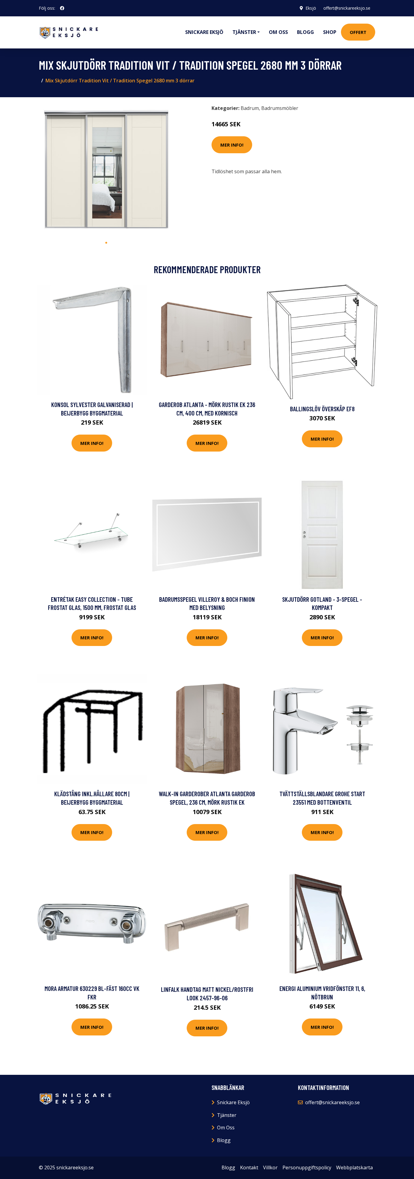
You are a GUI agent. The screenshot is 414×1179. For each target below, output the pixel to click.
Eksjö (310, 8)
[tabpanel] (106, 169)
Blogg (305, 32)
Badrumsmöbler (279, 108)
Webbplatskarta (354, 1167)
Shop (329, 32)
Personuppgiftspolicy (306, 1167)
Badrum (250, 108)
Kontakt (249, 1167)
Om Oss (226, 1127)
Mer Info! (231, 145)
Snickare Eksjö (204, 32)
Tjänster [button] (244, 32)
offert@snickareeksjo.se (346, 8)
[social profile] (62, 8)
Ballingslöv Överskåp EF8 (322, 408)
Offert (358, 32)
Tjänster (226, 1115)
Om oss (278, 32)
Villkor (270, 1167)
